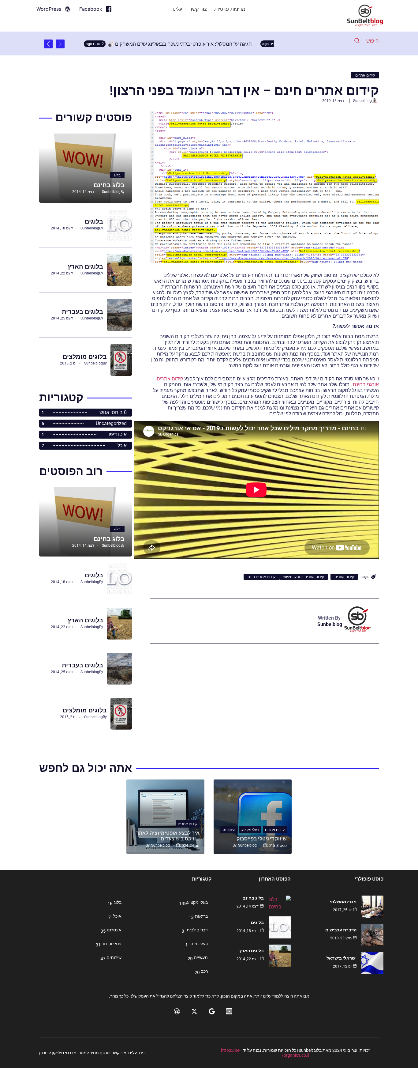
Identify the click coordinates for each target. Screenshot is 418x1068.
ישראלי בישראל (341, 958)
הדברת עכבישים (340, 929)
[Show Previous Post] (60, 44)
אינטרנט (229, 830)
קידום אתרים (365, 75)
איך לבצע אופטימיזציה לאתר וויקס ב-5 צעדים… (168, 836)
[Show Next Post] (48, 44)
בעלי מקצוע (250, 830)
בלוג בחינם (109, 185)
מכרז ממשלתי (343, 901)
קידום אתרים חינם (261, 577)
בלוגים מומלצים (85, 356)
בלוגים (94, 221)
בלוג (117, 175)
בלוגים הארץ (85, 266)
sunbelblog (362, 101)
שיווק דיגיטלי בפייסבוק (262, 839)
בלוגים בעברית (82, 311)
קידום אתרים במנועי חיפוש (303, 577)
